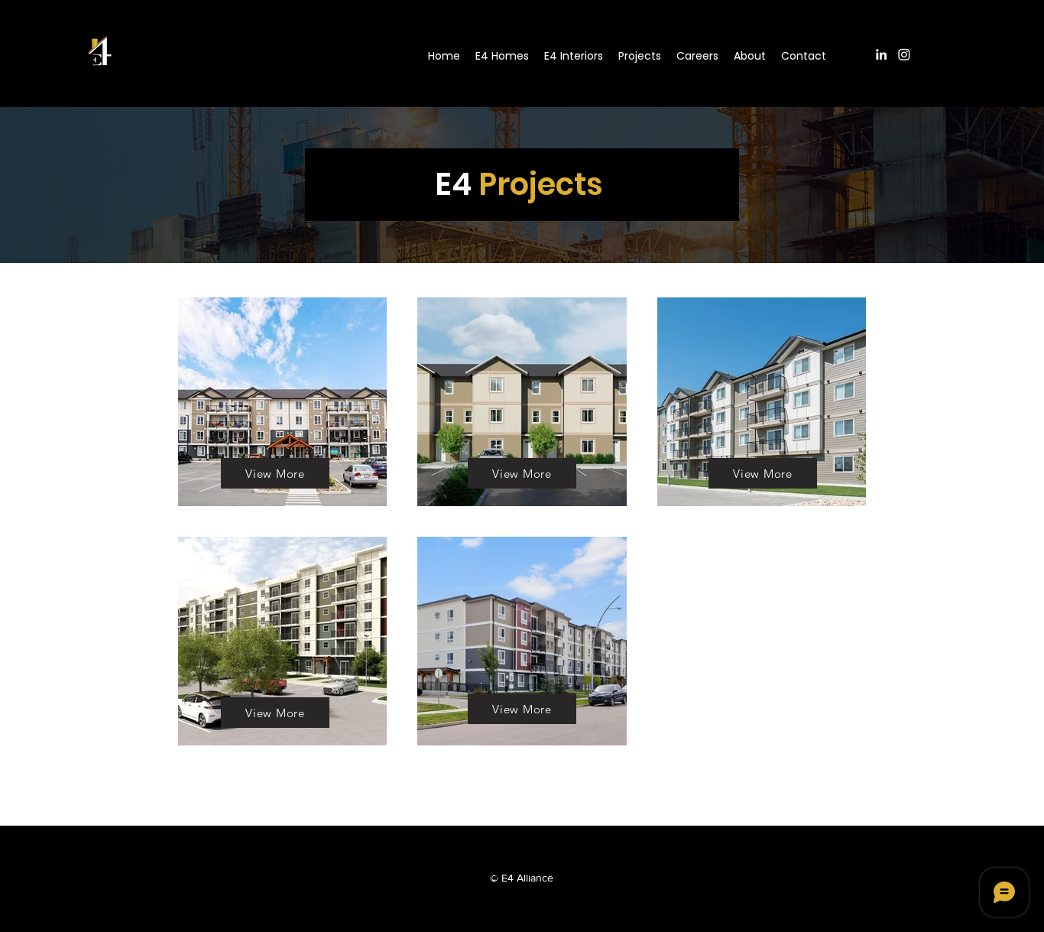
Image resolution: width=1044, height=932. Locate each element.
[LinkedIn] (881, 54)
